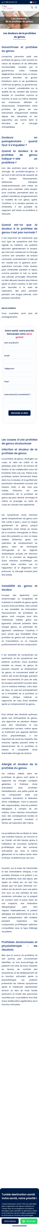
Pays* (6, 381)
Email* (7, 355)
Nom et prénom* (11, 343)
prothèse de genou (25, 171)
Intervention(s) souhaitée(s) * (17, 394)
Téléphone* (9, 368)
